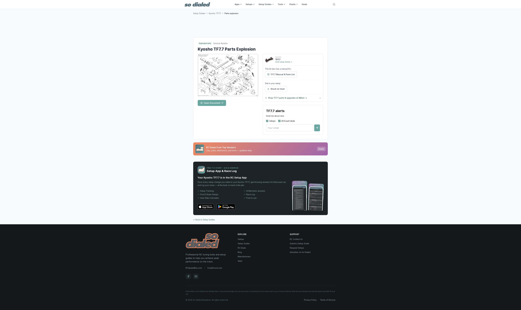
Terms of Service (327, 300)
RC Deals (242, 248)
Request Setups (297, 248)
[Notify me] (317, 127)
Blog (240, 252)
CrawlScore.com (214, 268)
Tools (280, 4)
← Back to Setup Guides (204, 219)
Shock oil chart (278, 89)
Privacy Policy (310, 300)
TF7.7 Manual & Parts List (283, 74)
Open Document (212, 103)
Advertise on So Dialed (300, 252)
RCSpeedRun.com (194, 268)
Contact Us (298, 239)
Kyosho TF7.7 (215, 13)
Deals (304, 4)
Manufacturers (244, 256)
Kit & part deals (288, 121)
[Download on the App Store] (206, 206)
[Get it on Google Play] (225, 207)
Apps (237, 4)
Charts (292, 4)
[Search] (334, 4)
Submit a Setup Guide (299, 243)
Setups (249, 4)
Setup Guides (265, 4)
